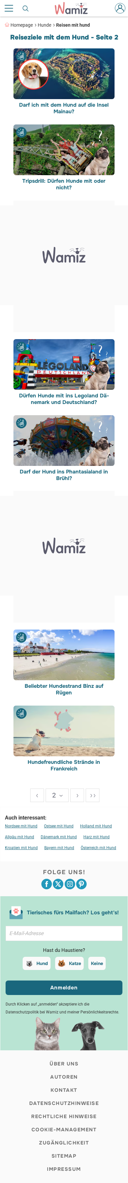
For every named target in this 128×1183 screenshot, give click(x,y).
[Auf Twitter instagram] (70, 884)
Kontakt (64, 1090)
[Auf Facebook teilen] (46, 884)
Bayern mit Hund (59, 848)
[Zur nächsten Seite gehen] (77, 795)
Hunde (44, 25)
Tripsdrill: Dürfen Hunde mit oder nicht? (64, 184)
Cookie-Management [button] (64, 1129)
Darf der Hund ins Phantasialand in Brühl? (64, 474)
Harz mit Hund (96, 837)
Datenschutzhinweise (64, 1103)
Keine (97, 963)
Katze (75, 963)
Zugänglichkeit (64, 1143)
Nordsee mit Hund (21, 826)
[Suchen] (26, 8)
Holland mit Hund (96, 826)
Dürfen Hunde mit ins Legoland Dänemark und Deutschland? (64, 399)
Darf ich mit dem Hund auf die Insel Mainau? (64, 108)
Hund (42, 963)
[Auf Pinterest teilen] (81, 884)
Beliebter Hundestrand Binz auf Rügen (64, 689)
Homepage (22, 25)
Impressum (64, 1169)
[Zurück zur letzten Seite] (37, 795)
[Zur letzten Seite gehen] (92, 795)
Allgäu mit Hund (19, 837)
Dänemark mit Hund (59, 837)
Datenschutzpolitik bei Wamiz (32, 1012)
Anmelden (63, 987)
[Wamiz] (74, 8)
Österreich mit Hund (98, 848)
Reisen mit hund (73, 25)
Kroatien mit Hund (21, 848)
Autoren (64, 1077)
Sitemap (64, 1156)
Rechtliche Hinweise (64, 1116)
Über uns (64, 1064)
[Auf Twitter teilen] (58, 884)
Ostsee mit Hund (59, 826)
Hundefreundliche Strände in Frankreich (64, 765)
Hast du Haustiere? (64, 950)
